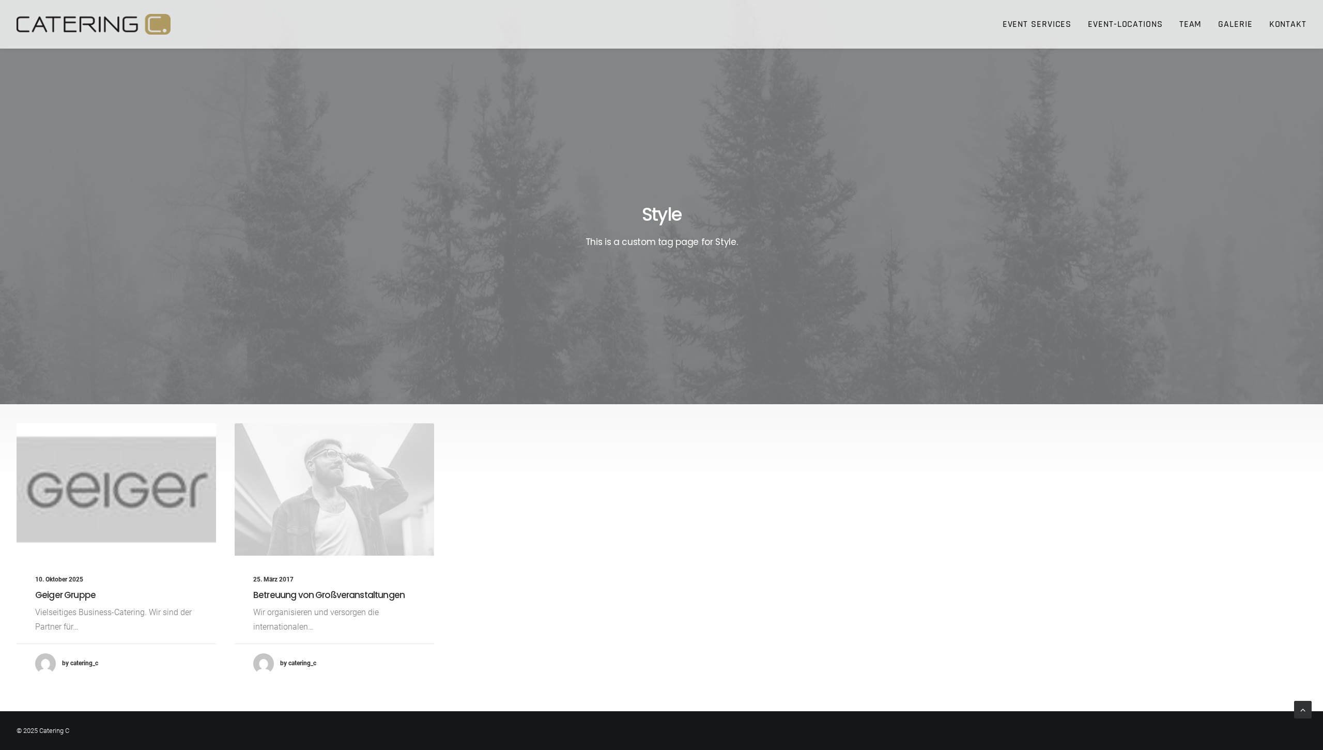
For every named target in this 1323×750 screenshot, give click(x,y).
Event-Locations (1125, 24)
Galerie (1235, 24)
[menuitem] (1041, 24)
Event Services (1037, 24)
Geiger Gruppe (65, 595)
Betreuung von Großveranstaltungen (329, 595)
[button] (116, 489)
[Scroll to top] (1303, 709)
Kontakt (1287, 24)
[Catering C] (94, 24)
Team (1190, 24)
